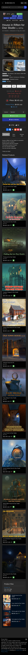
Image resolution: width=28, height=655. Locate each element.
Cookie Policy (19, 650)
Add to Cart (14, 116)
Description (6, 134)
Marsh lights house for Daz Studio (11, 503)
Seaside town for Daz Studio (17, 596)
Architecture (16, 77)
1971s (20, 28)
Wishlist (20, 18)
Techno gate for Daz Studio (18, 611)
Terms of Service (5, 650)
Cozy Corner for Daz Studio (10, 433)
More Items (14, 135)
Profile (15, 16)
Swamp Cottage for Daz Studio (10, 292)
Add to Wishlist (14, 119)
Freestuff (13, 18)
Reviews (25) (22, 135)
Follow (20, 13)
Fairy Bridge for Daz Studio (9, 398)
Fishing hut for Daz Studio (9, 257)
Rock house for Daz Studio (9, 221)
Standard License (14, 79)
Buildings (22, 77)
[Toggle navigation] (2, 3)
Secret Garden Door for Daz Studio (11, 468)
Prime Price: (10, 104)
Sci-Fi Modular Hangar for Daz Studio (12, 538)
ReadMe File (7, 587)
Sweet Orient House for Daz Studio (11, 327)
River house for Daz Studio (9, 574)
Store (20, 16)
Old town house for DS (8, 362)
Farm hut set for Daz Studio (10, 186)
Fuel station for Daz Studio (18, 619)
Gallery (6, 18)
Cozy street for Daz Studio (18, 603)
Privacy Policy (4, 651)
